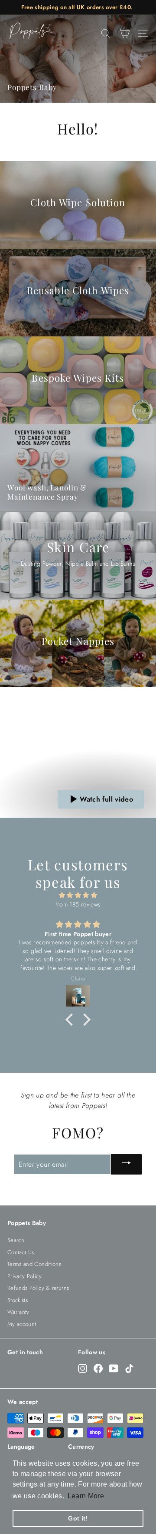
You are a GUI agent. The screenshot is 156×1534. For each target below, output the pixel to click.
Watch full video (106, 799)
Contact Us (20, 1252)
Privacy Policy (24, 1276)
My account (21, 1324)
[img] (78, 895)
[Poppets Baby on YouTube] (113, 1368)
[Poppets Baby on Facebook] (98, 1368)
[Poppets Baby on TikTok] (129, 1368)
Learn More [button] (86, 1496)
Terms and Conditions (34, 1264)
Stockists (17, 1300)
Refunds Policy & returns (38, 1288)
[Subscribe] (126, 1164)
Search (15, 1240)
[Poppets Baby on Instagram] (82, 1368)
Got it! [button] (78, 1518)
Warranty (18, 1312)
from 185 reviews (78, 904)
